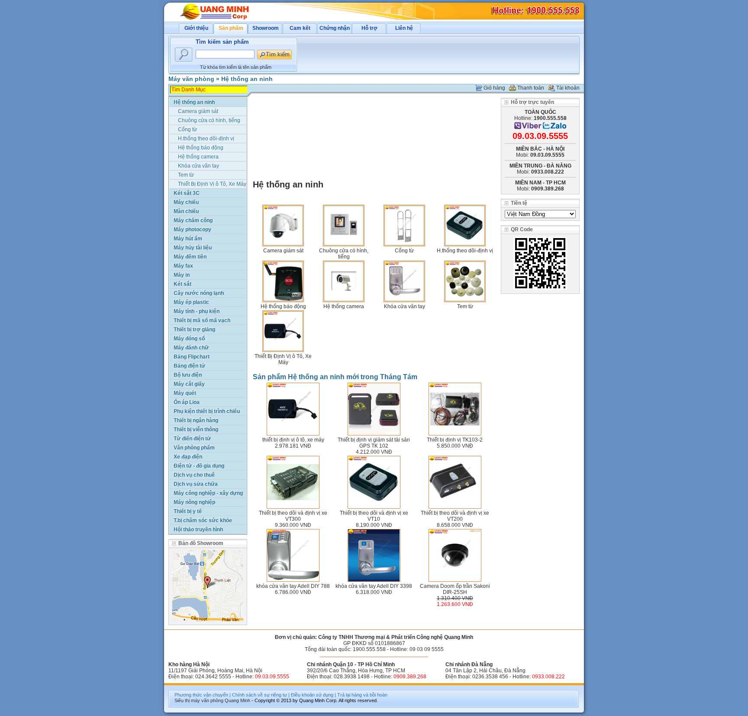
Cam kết (300, 28)
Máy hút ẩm (188, 238)
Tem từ (465, 306)
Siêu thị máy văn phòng (198, 700)
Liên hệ (404, 28)
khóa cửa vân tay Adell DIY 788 (293, 586)
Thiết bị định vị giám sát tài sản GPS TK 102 (374, 443)
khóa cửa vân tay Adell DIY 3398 (373, 586)
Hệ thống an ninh (247, 78)
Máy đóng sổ (189, 338)
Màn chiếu (186, 211)
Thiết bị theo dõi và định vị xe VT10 (374, 516)
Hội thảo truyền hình (198, 529)
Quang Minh (237, 700)
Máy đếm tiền (190, 257)
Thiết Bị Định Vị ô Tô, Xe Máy (283, 359)
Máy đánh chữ (191, 348)
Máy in (182, 275)
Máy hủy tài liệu (193, 248)
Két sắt (182, 284)
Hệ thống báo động (283, 306)
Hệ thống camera (343, 306)
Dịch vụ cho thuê (194, 475)
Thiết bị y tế (188, 511)
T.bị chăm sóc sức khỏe (203, 520)
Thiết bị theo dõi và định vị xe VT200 (455, 516)
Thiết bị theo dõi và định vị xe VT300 (293, 516)
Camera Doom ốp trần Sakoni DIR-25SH (455, 589)
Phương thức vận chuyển (201, 694)
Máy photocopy (192, 229)
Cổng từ (404, 251)
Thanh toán (530, 88)
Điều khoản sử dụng (312, 694)
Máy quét (185, 393)
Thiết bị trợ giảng (194, 329)
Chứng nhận (334, 28)
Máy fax (183, 266)
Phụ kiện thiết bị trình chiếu (207, 411)
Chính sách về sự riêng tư (259, 694)
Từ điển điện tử (192, 438)
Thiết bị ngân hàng (196, 420)
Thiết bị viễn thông (196, 429)
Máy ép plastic (191, 302)
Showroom (265, 28)
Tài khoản (568, 88)
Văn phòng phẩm (194, 448)
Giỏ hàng (494, 88)
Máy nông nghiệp (194, 502)
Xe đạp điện (188, 457)
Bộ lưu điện (188, 375)
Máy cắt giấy (189, 384)
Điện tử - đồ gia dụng (199, 466)
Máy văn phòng (191, 78)
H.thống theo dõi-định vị (465, 251)
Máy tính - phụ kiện (196, 311)
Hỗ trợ (369, 28)
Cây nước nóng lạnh (199, 293)
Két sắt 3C (187, 193)
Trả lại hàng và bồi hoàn (362, 694)
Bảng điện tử (189, 366)
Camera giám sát (283, 251)
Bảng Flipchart (192, 357)
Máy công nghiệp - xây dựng (208, 493)
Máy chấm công (193, 220)
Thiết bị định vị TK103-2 (455, 440)
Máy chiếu (186, 202)
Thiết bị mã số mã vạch (202, 320)
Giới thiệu (196, 28)
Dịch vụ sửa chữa (196, 484)
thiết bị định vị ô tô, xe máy (293, 440)
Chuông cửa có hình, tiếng (343, 254)
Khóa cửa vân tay (404, 306)
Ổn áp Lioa (187, 402)
